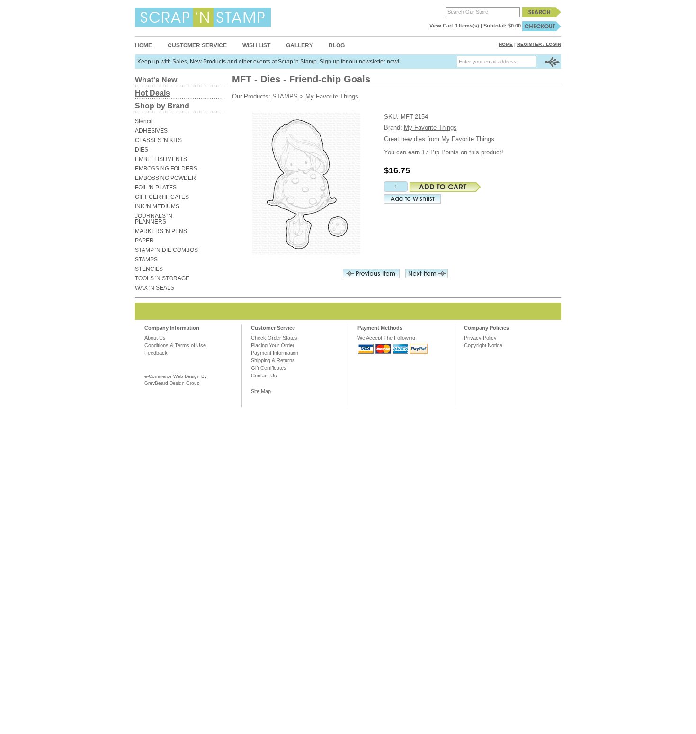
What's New (156, 80)
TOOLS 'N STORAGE (162, 278)
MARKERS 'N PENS (161, 231)
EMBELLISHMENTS (161, 159)
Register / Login (539, 44)
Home (143, 45)
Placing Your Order (272, 345)
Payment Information (274, 353)
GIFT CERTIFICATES (162, 197)
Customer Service (197, 45)
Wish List (256, 45)
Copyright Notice (483, 345)
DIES (141, 149)
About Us (155, 337)
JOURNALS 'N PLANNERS (153, 219)
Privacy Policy (480, 337)
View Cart (441, 25)
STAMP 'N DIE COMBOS (166, 250)
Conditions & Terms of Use (175, 345)
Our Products (250, 96)
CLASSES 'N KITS (158, 140)
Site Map (261, 391)
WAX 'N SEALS (154, 288)
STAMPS (146, 259)
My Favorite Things (331, 96)
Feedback (156, 353)
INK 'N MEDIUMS (157, 206)
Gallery (299, 45)
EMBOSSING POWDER (165, 178)
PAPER (144, 240)
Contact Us (264, 375)
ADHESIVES (151, 130)
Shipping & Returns (273, 360)
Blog (337, 45)
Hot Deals (152, 93)
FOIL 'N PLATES (156, 187)
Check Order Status (274, 337)
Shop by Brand (162, 106)
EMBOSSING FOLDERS (166, 168)
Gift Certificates (268, 368)
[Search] (541, 12)
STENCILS (149, 269)
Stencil (143, 121)
